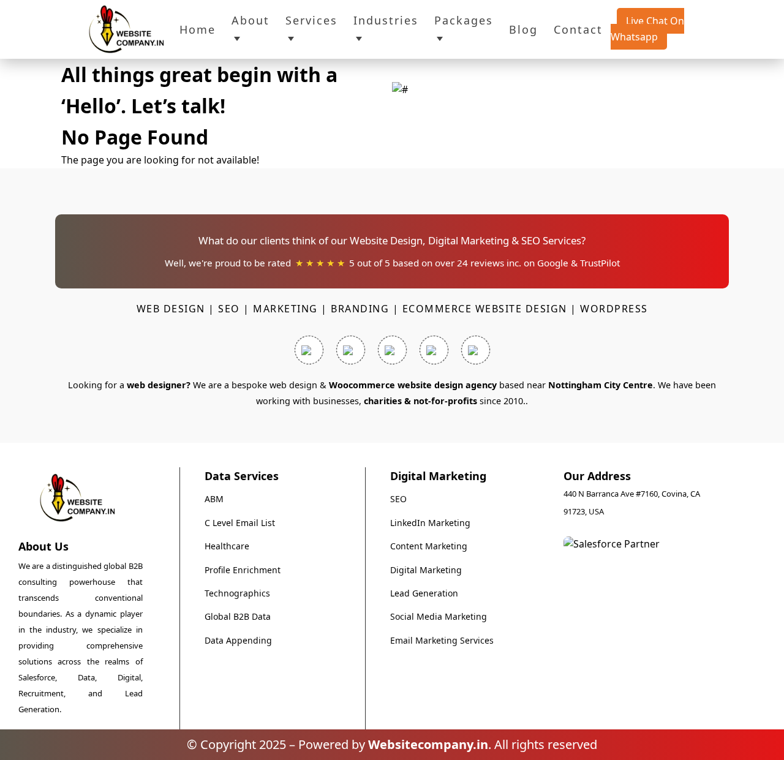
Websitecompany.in (428, 744)
